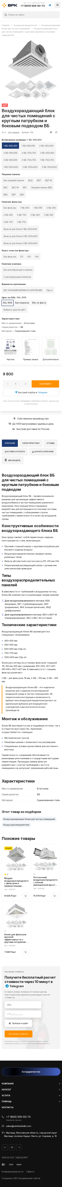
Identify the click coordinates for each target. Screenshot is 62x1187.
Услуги (6, 1095)
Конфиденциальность (13, 1171)
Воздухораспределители (16, 825)
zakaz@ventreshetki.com (18, 1126)
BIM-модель (14, 460)
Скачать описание (43, 451)
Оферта (30, 1171)
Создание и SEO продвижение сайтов (21, 1178)
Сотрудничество (31, 1071)
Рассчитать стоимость (18, 1034)
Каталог (6, 1089)
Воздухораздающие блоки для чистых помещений (29, 819)
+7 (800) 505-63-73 (32, 5)
